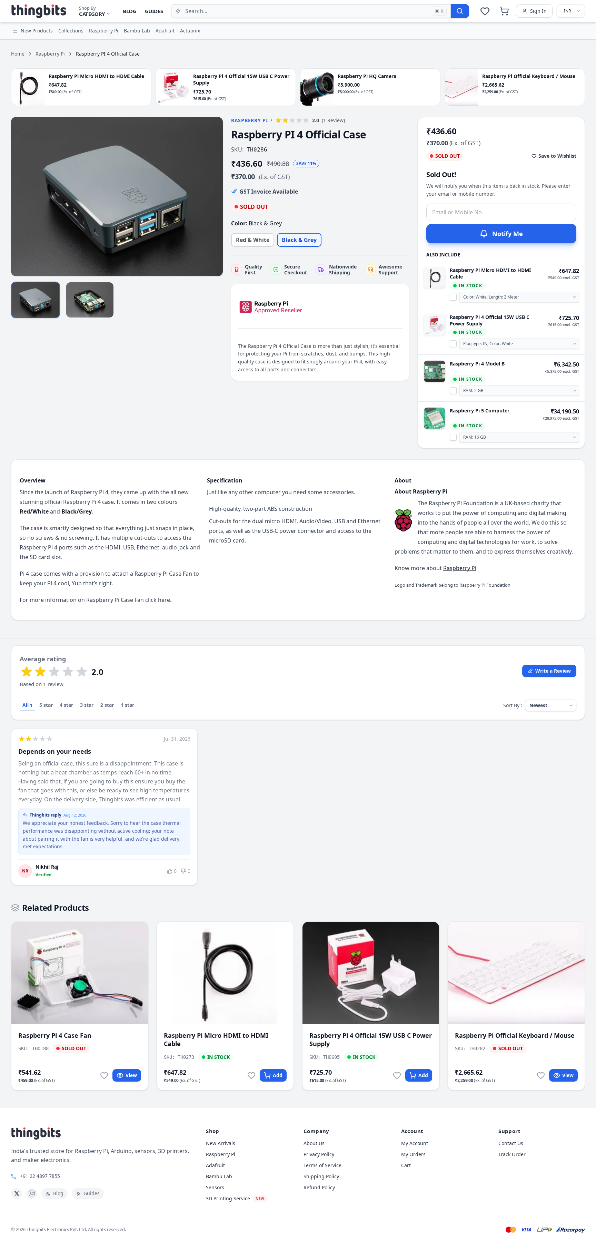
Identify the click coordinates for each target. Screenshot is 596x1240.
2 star (107, 705)
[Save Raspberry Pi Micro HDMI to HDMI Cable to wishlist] (251, 1075)
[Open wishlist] (485, 11)
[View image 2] (90, 300)
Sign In (538, 11)
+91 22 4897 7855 (40, 1176)
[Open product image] (117, 196)
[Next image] (214, 196)
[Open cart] (504, 11)
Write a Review (553, 670)
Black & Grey (299, 240)
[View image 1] (35, 300)
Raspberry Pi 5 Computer (479, 410)
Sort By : (512, 705)
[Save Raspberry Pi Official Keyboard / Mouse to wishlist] (540, 1075)
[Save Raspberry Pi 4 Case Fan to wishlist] (104, 1075)
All (27, 705)
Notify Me (507, 234)
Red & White (252, 240)
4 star (66, 705)
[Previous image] (20, 196)
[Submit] (459, 11)
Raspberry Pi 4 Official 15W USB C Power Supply (489, 320)
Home (17, 53)
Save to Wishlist (557, 156)
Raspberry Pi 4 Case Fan (54, 1035)
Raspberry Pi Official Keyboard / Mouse (515, 1035)
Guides (154, 11)
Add (277, 1075)
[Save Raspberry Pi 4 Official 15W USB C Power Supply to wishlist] (397, 1075)
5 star (46, 705)
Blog (130, 11)
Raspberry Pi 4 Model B (477, 363)
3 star (86, 705)
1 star (127, 705)
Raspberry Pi (50, 53)
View (131, 1075)
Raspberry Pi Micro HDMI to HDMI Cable (490, 273)
